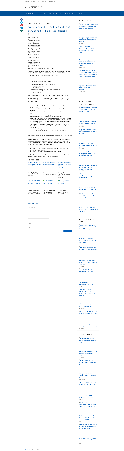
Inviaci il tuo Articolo (51, 1)
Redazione (33, 1)
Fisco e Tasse (41, 13)
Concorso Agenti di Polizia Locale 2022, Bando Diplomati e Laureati (49, 192)
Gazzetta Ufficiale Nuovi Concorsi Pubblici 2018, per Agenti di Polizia (34, 174)
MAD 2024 (80, 13)
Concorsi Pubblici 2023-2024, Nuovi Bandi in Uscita (44, 22)
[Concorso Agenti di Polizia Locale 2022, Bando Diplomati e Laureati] (50, 184)
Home (29, 22)
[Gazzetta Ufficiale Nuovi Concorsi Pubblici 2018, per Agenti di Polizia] (34, 166)
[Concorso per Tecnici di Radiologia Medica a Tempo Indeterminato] (50, 167)
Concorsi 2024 (30, 13)
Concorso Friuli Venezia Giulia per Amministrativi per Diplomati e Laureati (34, 192)
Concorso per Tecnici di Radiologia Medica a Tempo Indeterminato (49, 174)
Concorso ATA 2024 (69, 13)
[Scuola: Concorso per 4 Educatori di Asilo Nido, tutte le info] (65, 184)
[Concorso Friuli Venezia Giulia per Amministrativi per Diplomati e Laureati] (34, 184)
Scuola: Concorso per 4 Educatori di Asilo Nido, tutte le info (63, 192)
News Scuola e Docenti (54, 13)
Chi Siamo (27, 1)
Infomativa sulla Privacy (41, 1)
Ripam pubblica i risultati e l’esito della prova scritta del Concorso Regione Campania (64, 175)
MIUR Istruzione (33, 7)
